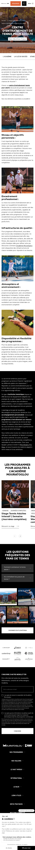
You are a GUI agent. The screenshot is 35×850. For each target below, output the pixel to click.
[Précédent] (14, 536)
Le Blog (16, 787)
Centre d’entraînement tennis (16, 20)
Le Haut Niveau (16, 769)
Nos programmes (16, 752)
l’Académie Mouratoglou (24, 246)
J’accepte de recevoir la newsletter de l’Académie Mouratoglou (18, 696)
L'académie (7, 56)
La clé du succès (20, 56)
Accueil (4, 20)
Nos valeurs (16, 761)
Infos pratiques (16, 804)
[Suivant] (20, 536)
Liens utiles (16, 795)
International (16, 778)
